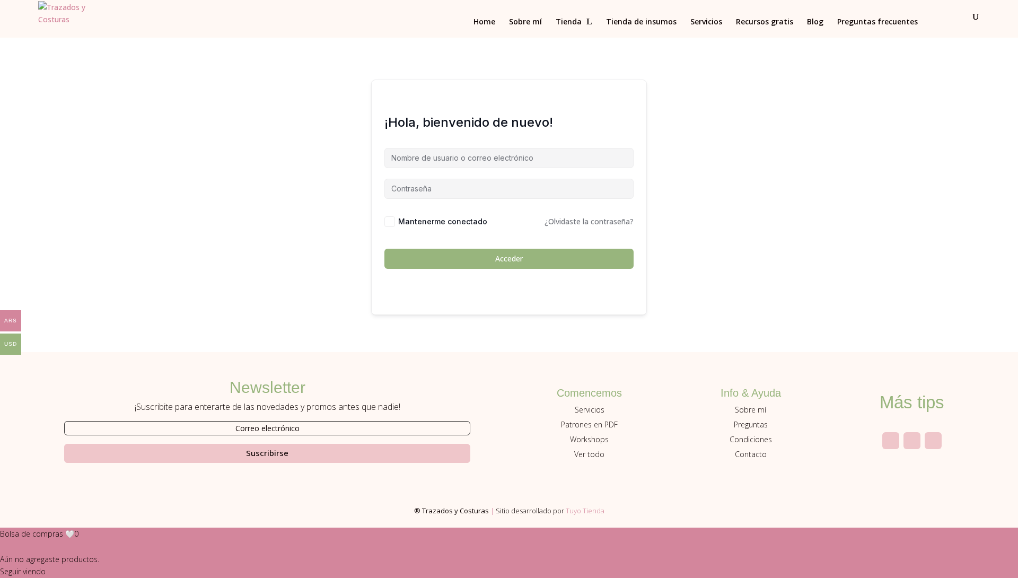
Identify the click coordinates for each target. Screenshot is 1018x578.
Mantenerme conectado (442, 221)
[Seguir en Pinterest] (933, 440)
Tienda (569, 22)
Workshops (589, 439)
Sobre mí (525, 22)
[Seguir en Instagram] (890, 440)
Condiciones (751, 439)
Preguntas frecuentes (877, 22)
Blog (815, 22)
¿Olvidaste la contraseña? (589, 221)
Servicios (706, 22)
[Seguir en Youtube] (911, 440)
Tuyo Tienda (585, 510)
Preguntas (751, 424)
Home (484, 22)
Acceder (509, 258)
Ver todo (589, 454)
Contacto (751, 454)
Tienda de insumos (641, 22)
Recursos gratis (764, 22)
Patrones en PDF (589, 424)
